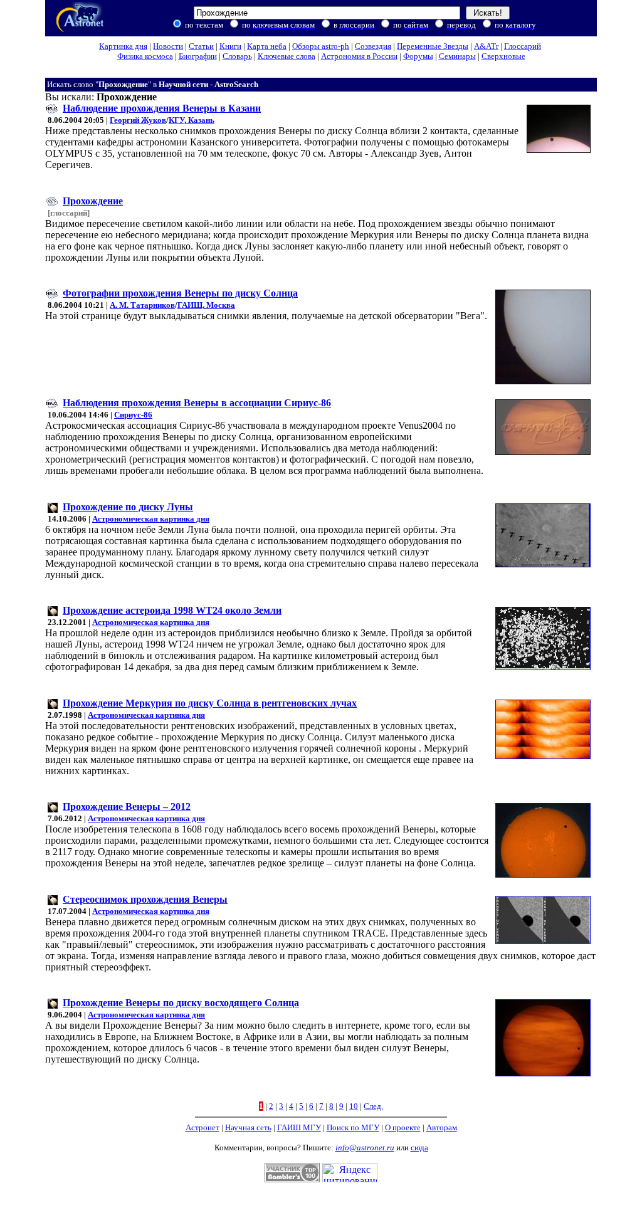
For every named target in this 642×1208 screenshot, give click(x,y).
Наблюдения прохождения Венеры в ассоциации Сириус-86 (197, 402)
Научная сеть (248, 1127)
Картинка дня (123, 46)
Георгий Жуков (138, 120)
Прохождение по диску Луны (128, 507)
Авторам (441, 1127)
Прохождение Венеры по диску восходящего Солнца (181, 1002)
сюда (419, 1147)
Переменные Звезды (432, 46)
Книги (230, 46)
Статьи (201, 46)
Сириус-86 (133, 414)
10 (353, 1106)
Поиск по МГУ (353, 1127)
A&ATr (486, 46)
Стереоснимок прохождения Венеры (145, 899)
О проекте (403, 1127)
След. (373, 1106)
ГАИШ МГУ (299, 1127)
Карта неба (267, 46)
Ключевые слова (286, 56)
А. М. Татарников (142, 305)
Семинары (457, 56)
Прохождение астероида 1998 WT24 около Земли (172, 610)
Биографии (198, 56)
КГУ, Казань (191, 120)
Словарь (237, 56)
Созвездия (373, 46)
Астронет (202, 1127)
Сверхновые (503, 56)
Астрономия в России (359, 56)
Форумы (418, 56)
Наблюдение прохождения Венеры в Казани (162, 108)
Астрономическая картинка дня (150, 518)
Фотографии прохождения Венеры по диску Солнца (180, 293)
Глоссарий (522, 46)
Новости (168, 46)
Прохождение (93, 201)
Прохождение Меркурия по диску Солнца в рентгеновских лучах (210, 703)
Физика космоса (145, 56)
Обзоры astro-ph (320, 46)
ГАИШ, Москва (206, 305)
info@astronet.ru (364, 1147)
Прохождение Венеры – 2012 (127, 806)
